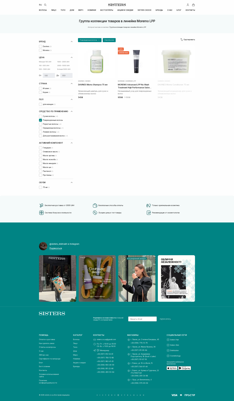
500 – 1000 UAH (44, 69)
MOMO (88, 81)
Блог (41, 363)
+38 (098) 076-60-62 (139, 383)
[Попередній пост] (43, 278)
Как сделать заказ (46, 343)
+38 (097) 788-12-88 (105, 358)
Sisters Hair (174, 340)
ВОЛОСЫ (43, 10)
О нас (41, 351)
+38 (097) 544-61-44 (139, 366)
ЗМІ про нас (44, 355)
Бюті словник (44, 366)
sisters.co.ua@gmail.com (106, 339)
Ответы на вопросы (47, 347)
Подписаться (55, 248)
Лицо (75, 343)
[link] (193, 4)
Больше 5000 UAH (63, 69)
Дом (75, 351)
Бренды (76, 366)
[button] (90, 40)
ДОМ (72, 10)
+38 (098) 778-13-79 (139, 343)
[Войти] (187, 4)
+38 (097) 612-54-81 (105, 354)
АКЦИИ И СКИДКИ (125, 10)
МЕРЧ (80, 10)
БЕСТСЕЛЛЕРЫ (106, 10)
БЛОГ (179, 10)
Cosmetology (175, 356)
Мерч (75, 355)
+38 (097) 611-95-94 (139, 350)
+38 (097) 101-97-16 (139, 359)
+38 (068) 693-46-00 (105, 365)
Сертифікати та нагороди (49, 359)
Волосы (76, 339)
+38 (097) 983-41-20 (105, 361)
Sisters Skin (174, 345)
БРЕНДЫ (159, 10)
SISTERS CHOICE (144, 10)
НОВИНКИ (92, 10)
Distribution (174, 350)
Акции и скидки (79, 363)
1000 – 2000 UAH (63, 62)
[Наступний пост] (191, 278)
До (57, 75)
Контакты (43, 370)
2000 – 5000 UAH (63, 65)
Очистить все (109, 40)
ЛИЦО (53, 10)
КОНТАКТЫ (190, 10)
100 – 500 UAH (44, 65)
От (40, 75)
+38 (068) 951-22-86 (105, 368)
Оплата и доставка (47, 339)
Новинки (76, 359)
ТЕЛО (63, 10)
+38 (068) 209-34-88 (139, 376)
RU (40, 5)
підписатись (165, 319)
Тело (75, 347)
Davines (81, 81)
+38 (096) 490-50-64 (105, 372)
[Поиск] (45, 4)
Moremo (121, 81)
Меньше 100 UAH (45, 62)
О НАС (169, 10)
